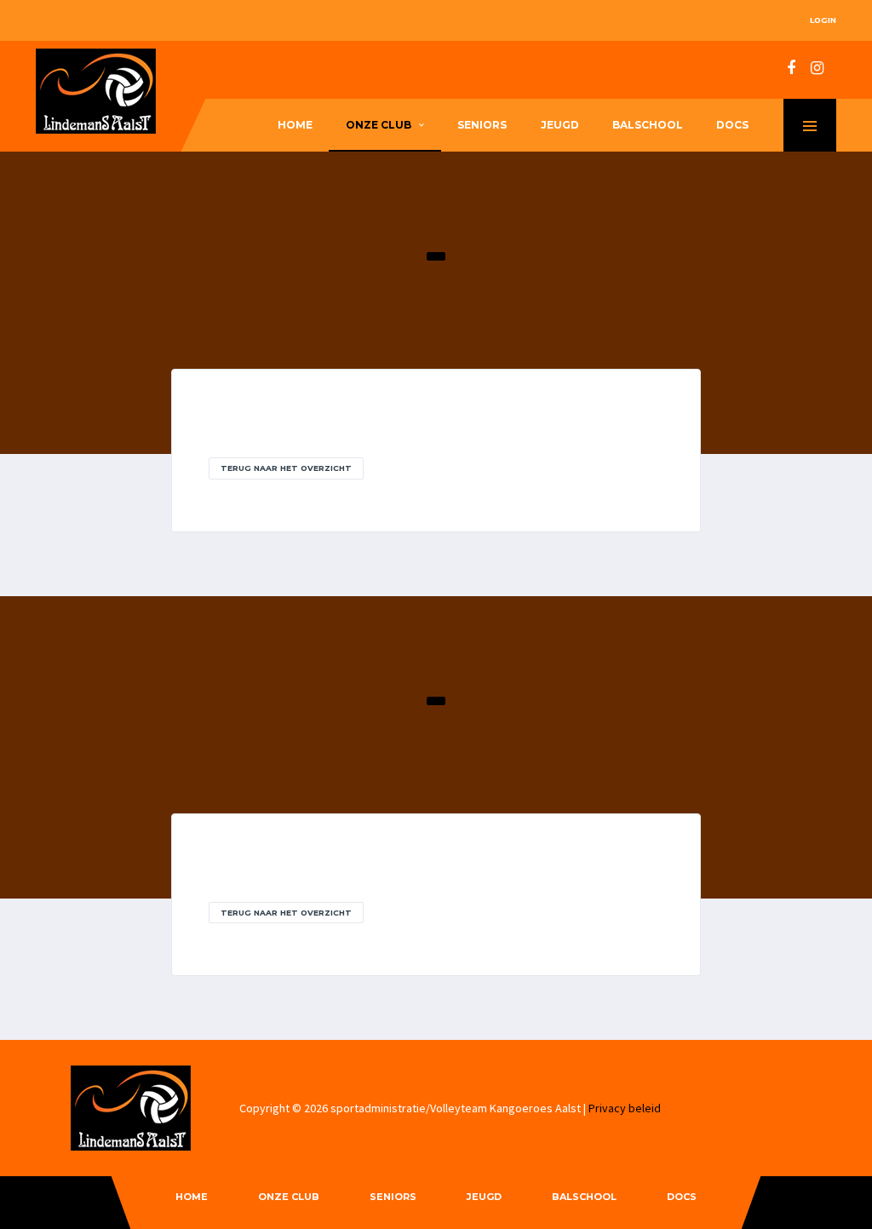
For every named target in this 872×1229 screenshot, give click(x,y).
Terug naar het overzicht (286, 468)
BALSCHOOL (647, 124)
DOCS (732, 124)
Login (823, 20)
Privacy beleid (624, 1108)
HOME (295, 124)
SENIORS (482, 124)
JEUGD (560, 124)
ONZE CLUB (378, 124)
